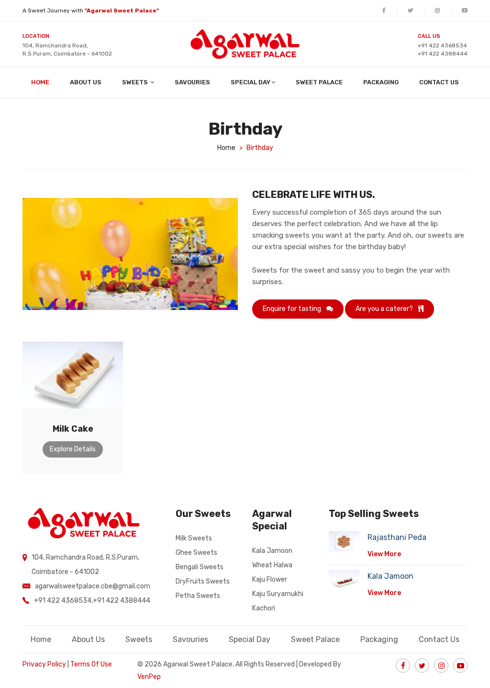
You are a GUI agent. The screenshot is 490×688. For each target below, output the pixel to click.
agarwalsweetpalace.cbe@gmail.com (92, 586)
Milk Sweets (194, 538)
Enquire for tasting (293, 309)
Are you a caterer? (385, 309)
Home (40, 82)
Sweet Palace (319, 82)
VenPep (149, 677)
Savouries (192, 82)
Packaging (381, 82)
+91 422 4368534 (442, 45)
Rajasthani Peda (397, 537)
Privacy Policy (44, 664)
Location (35, 36)
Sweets (135, 82)
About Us (85, 82)
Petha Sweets (198, 596)
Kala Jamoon (272, 551)
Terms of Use (91, 664)
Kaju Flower (269, 579)
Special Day (250, 82)
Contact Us (439, 82)
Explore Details (73, 449)
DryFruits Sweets (203, 581)
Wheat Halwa (272, 565)
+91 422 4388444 (443, 53)
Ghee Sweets (196, 553)
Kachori (263, 608)
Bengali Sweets (199, 567)
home (226, 148)
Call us (429, 36)
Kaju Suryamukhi (277, 594)
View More (384, 554)
